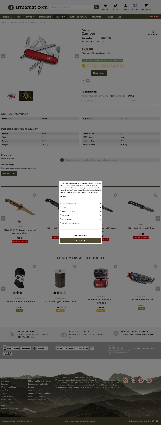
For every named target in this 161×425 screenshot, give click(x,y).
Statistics (65, 207)
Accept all (80, 240)
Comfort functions (68, 211)
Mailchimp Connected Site (71, 223)
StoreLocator (66, 219)
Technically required (69, 204)
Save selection (80, 235)
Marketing (65, 215)
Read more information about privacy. (86, 192)
